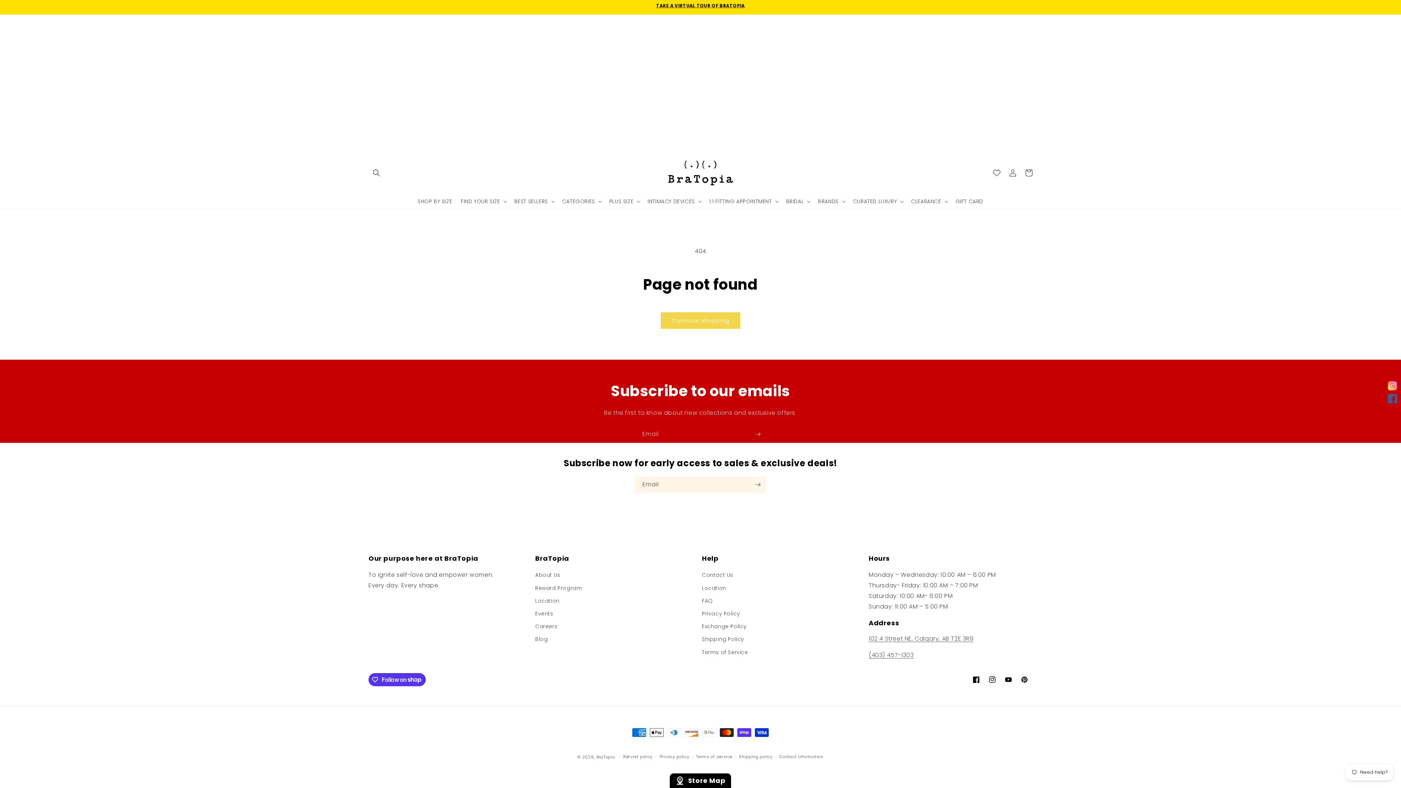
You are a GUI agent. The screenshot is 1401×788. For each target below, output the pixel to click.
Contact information (801, 757)
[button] (376, 173)
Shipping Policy (723, 639)
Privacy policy (675, 757)
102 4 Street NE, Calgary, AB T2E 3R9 (921, 638)
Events (544, 613)
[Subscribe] (758, 434)
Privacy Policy (721, 613)
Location (547, 600)
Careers (546, 626)
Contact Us (717, 575)
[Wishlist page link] (996, 173)
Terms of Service (725, 652)
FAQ (707, 600)
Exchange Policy (724, 626)
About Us (547, 575)
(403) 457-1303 (891, 655)
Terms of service (714, 757)
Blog (541, 639)
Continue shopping (700, 320)
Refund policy (638, 757)
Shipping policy (756, 757)
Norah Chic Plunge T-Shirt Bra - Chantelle (113, 760)
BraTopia (606, 757)
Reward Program (558, 588)
